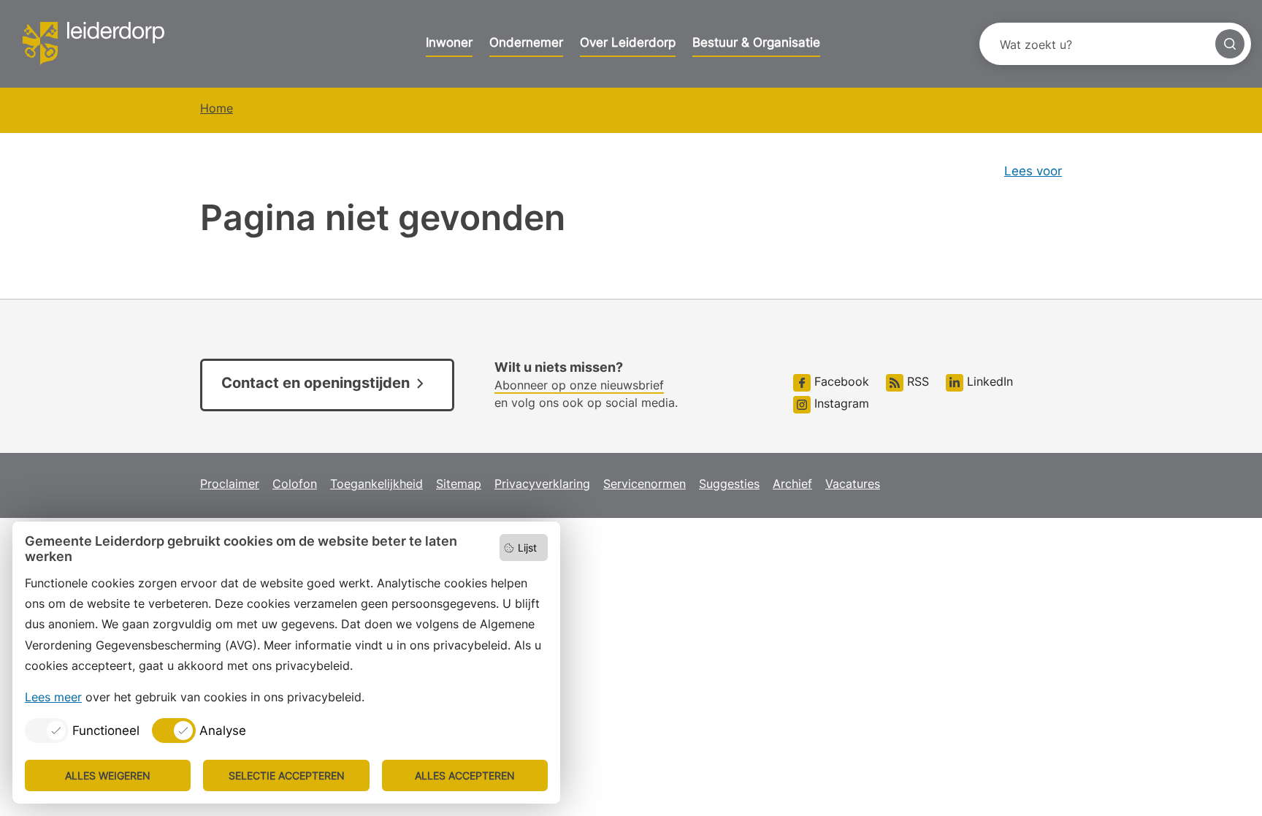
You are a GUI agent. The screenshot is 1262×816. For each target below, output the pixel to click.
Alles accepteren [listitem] (465, 775)
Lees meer (53, 697)
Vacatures (852, 483)
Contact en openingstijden (315, 383)
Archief (792, 483)
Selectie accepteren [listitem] (287, 775)
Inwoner (449, 42)
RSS (916, 381)
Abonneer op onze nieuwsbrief (579, 385)
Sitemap (458, 483)
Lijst (527, 547)
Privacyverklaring (542, 483)
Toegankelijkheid (376, 483)
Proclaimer (229, 483)
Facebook (840, 381)
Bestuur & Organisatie (756, 42)
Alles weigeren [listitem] (107, 775)
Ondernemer (526, 42)
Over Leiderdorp (628, 42)
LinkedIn (988, 381)
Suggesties (729, 483)
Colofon (294, 483)
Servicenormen (644, 483)
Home (216, 108)
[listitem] (82, 730)
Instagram (840, 403)
